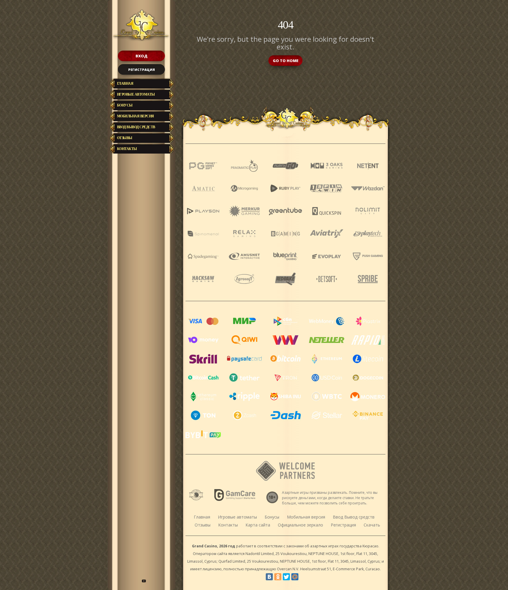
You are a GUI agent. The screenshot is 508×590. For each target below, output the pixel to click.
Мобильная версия (135, 116)
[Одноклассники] (277, 576)
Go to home (285, 60)
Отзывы (124, 138)
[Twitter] (286, 576)
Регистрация (141, 69)
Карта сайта (257, 525)
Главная (125, 83)
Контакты (127, 149)
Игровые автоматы (136, 94)
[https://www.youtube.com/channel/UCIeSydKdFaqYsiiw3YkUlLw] (144, 581)
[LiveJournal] (303, 576)
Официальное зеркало (300, 525)
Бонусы (125, 105)
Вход (142, 56)
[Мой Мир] (294, 576)
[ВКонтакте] (269, 576)
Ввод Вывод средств (136, 127)
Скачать (372, 525)
